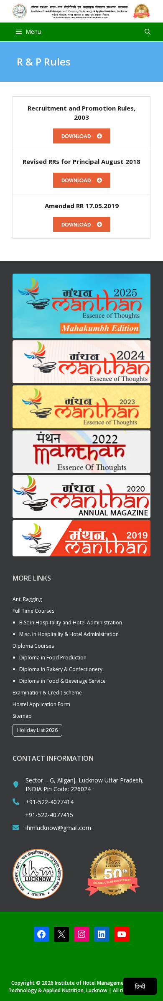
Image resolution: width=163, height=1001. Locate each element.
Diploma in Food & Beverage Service (62, 680)
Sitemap (22, 715)
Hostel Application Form (41, 704)
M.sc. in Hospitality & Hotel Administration (69, 634)
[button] (147, 32)
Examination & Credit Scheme (47, 692)
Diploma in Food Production (53, 657)
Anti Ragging (27, 599)
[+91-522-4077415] (43, 814)
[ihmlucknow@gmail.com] (52, 827)
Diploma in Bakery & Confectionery (60, 669)
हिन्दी (140, 986)
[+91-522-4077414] (43, 801)
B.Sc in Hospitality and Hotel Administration (70, 622)
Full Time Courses (33, 610)
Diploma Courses (33, 645)
